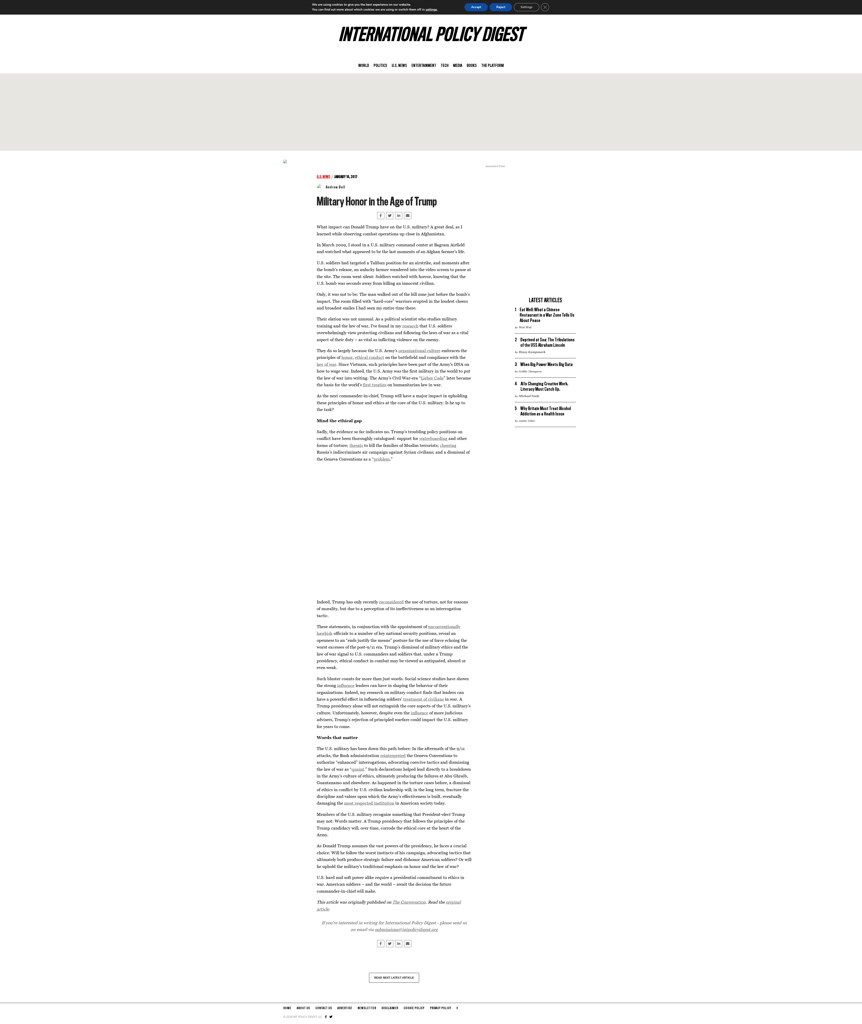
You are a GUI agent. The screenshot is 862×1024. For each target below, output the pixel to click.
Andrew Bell (335, 187)
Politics (380, 66)
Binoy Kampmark (532, 352)
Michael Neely (529, 396)
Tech (445, 66)
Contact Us (323, 1008)
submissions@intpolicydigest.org (406, 929)
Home (287, 1008)
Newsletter (367, 1008)
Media (457, 66)
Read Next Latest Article (394, 977)
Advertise (344, 1008)
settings (431, 9)
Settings (526, 7)
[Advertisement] (431, 112)
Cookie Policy (414, 1008)
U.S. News (399, 66)
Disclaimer (390, 1008)
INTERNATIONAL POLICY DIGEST (431, 36)
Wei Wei (525, 327)
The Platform (492, 66)
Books (472, 66)
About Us (303, 1008)
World (363, 66)
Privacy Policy (440, 1008)
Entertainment (423, 66)
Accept (476, 7)
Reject (500, 7)
